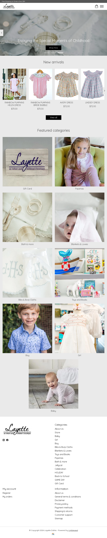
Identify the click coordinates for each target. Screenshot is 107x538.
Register (7, 493)
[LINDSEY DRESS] (92, 84)
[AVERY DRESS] (66, 84)
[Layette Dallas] (9, 6)
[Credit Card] (53, 534)
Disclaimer (60, 500)
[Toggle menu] (101, 6)
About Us (59, 429)
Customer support (64, 515)
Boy (27, 355)
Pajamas (79, 188)
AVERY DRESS (66, 102)
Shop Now (53, 48)
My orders (7, 496)
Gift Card (27, 188)
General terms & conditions (68, 496)
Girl (79, 355)
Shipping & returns (63, 511)
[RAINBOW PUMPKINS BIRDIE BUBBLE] (40, 84)
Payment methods (64, 507)
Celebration (60, 469)
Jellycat (59, 465)
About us (59, 493)
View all (53, 117)
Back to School (62, 476)
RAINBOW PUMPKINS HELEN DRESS (14, 103)
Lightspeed (73, 530)
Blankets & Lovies (79, 244)
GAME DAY (60, 480)
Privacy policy (61, 504)
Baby (53, 411)
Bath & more (27, 244)
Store (57, 432)
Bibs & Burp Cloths (27, 299)
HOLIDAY (59, 472)
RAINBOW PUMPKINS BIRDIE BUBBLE (40, 103)
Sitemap (59, 518)
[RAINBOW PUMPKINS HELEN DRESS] (14, 84)
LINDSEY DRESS (92, 102)
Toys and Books (79, 299)
